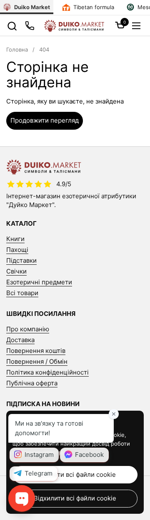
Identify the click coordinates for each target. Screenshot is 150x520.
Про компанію (27, 329)
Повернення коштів (35, 351)
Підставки (21, 260)
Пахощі (17, 250)
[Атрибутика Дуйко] (74, 26)
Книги (15, 239)
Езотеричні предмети (39, 282)
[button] (12, 26)
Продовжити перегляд (44, 120)
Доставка (20, 340)
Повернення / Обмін (37, 361)
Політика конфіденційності (47, 372)
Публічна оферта (32, 383)
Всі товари (22, 293)
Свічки (16, 271)
